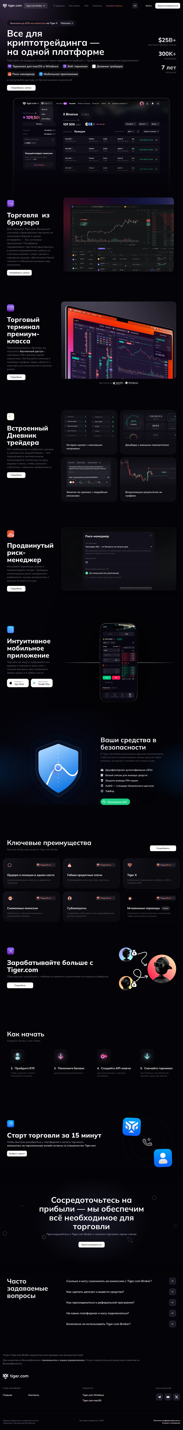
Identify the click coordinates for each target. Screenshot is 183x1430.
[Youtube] (168, 1397)
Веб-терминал (78, 66)
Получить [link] (66, 23)
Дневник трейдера (110, 66)
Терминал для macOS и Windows (35, 66)
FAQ (86, 5)
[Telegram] (159, 1397)
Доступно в (44, 682)
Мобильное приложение (61, 74)
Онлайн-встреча (114, 5)
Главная (7, 1395)
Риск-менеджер (23, 74)
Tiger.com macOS (91, 1400)
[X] (176, 1397)
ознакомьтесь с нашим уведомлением (62, 1360)
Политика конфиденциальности (166, 1420)
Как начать (74, 5)
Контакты (97, 5)
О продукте (59, 5)
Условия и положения (171, 1423)
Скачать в (19, 682)
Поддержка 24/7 (117, 801)
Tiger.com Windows (93, 1395)
